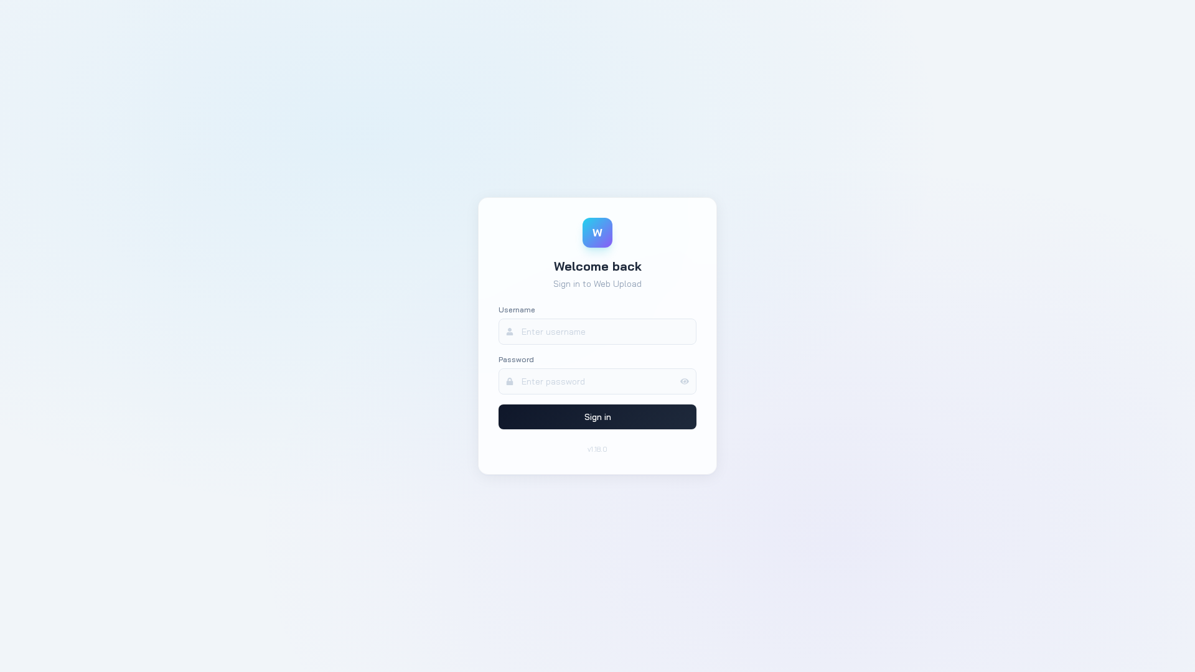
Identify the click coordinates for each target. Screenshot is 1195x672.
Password (516, 359)
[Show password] (688, 381)
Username (517, 309)
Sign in (597, 416)
